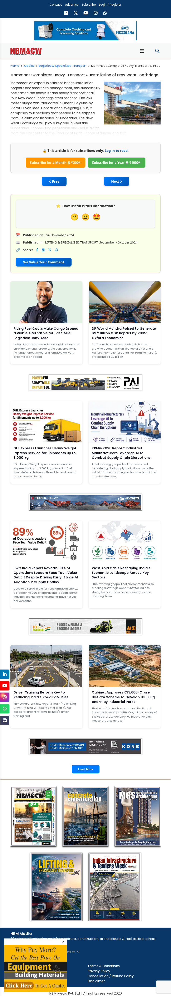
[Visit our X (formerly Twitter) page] (75, 13)
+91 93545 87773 (69, 951)
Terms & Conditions (104, 966)
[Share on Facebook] (37, 249)
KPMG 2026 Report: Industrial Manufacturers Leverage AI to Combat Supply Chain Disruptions (121, 453)
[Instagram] (4, 697)
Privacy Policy (99, 971)
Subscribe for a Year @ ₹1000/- (116, 162)
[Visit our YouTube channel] (86, 13)
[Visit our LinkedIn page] (66, 13)
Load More (85, 769)
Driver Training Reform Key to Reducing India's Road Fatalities (41, 694)
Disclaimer (96, 981)
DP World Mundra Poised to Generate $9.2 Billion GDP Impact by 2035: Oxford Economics (124, 333)
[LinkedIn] (4, 674)
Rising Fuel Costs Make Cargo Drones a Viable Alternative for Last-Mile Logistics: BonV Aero (46, 333)
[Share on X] (49, 249)
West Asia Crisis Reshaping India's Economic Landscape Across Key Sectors (121, 573)
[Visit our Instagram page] (95, 13)
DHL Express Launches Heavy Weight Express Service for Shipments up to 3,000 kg (45, 453)
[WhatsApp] (4, 708)
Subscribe (89, 5)
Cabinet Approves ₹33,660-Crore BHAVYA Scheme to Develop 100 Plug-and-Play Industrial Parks (124, 697)
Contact (56, 5)
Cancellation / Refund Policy (111, 976)
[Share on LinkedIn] (43, 249)
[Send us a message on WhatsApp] (105, 13)
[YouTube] (4, 685)
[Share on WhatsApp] (56, 249)
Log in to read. (117, 150)
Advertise (72, 5)
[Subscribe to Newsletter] (4, 720)
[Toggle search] (157, 51)
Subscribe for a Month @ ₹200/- (55, 162)
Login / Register (110, 5)
